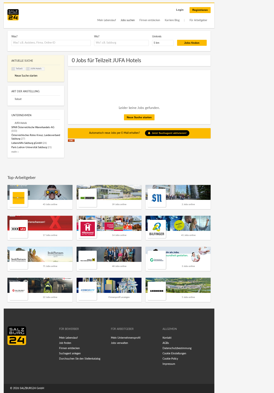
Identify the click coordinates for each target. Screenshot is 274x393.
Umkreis (156, 36)
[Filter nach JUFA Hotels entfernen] (13, 123)
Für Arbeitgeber (198, 20)
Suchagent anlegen (70, 353)
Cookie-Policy (170, 359)
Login (180, 9)
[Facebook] (11, 352)
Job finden (65, 343)
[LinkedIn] (17, 352)
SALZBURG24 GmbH (32, 388)
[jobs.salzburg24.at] (13, 14)
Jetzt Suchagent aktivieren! (169, 132)
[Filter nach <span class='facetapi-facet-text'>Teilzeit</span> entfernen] (13, 69)
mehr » (15, 152)
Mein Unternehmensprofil (125, 338)
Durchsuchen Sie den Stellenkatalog (79, 359)
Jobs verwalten (119, 343)
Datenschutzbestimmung (177, 348)
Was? (14, 36)
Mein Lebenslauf (106, 20)
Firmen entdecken (149, 20)
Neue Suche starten (139, 117)
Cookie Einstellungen (174, 353)
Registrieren (200, 9)
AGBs (166, 343)
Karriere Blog (172, 20)
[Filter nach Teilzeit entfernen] (13, 99)
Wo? (96, 36)
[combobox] (51, 43)
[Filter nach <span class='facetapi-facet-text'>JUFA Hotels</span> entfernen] (28, 69)
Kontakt (167, 338)
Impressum (169, 364)
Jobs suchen (128, 20)
